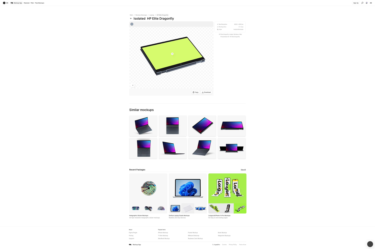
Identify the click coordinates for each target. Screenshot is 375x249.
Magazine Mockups (224, 235)
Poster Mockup (193, 232)
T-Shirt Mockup (163, 235)
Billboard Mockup (193, 235)
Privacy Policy (233, 244)
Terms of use (242, 244)
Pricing (131, 235)
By (216, 244)
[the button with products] (5, 3)
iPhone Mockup (163, 232)
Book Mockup (222, 232)
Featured (26, 3)
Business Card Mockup (195, 238)
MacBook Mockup (164, 238)
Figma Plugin (133, 232)
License (224, 244)
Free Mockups (39, 3)
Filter (32, 3)
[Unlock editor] (171, 58)
